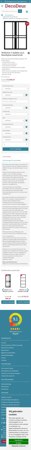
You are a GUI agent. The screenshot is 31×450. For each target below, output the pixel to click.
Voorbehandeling (8, 105)
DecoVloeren (5, 386)
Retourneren (5, 350)
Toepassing (6, 111)
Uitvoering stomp (8, 86)
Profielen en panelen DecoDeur (10, 402)
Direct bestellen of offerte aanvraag (11, 345)
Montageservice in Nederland (9, 371)
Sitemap (3, 360)
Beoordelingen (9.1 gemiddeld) (12, 160)
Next (29, 1)
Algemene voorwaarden (8, 353)
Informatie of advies (7, 368)
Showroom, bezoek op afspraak (10, 373)
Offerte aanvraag (15, 149)
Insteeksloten (7, 137)
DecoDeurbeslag (6, 384)
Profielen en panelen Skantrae (10, 405)
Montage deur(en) (8, 124)
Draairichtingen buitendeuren (10, 400)
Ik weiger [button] (18, 443)
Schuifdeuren (5, 410)
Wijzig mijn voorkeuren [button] (18, 446)
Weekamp (7, 77)
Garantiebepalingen (7, 355)
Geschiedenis (5, 415)
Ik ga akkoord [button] (19, 440)
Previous (2, 1)
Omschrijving (7, 156)
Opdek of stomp (7, 92)
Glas (4, 118)
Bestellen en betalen (7, 348)
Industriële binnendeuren (10, 17)
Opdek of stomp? (6, 397)
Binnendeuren (9, 15)
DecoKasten (4, 389)
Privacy (3, 358)
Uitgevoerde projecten (8, 376)
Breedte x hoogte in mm (10, 98)
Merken (3, 412)
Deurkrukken (6, 130)
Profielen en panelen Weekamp (10, 407)
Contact (3, 343)
